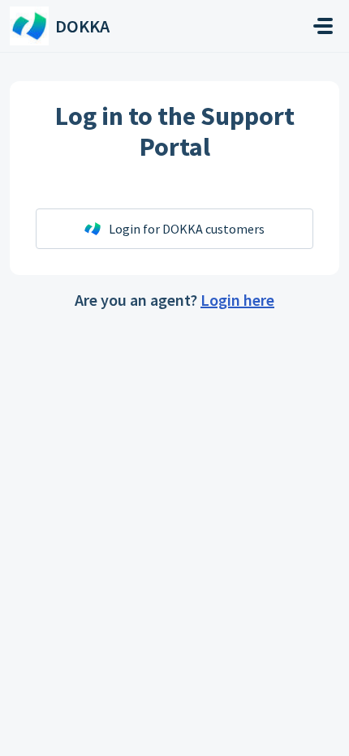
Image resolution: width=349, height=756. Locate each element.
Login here (237, 300)
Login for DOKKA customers (187, 229)
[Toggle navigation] (323, 26)
